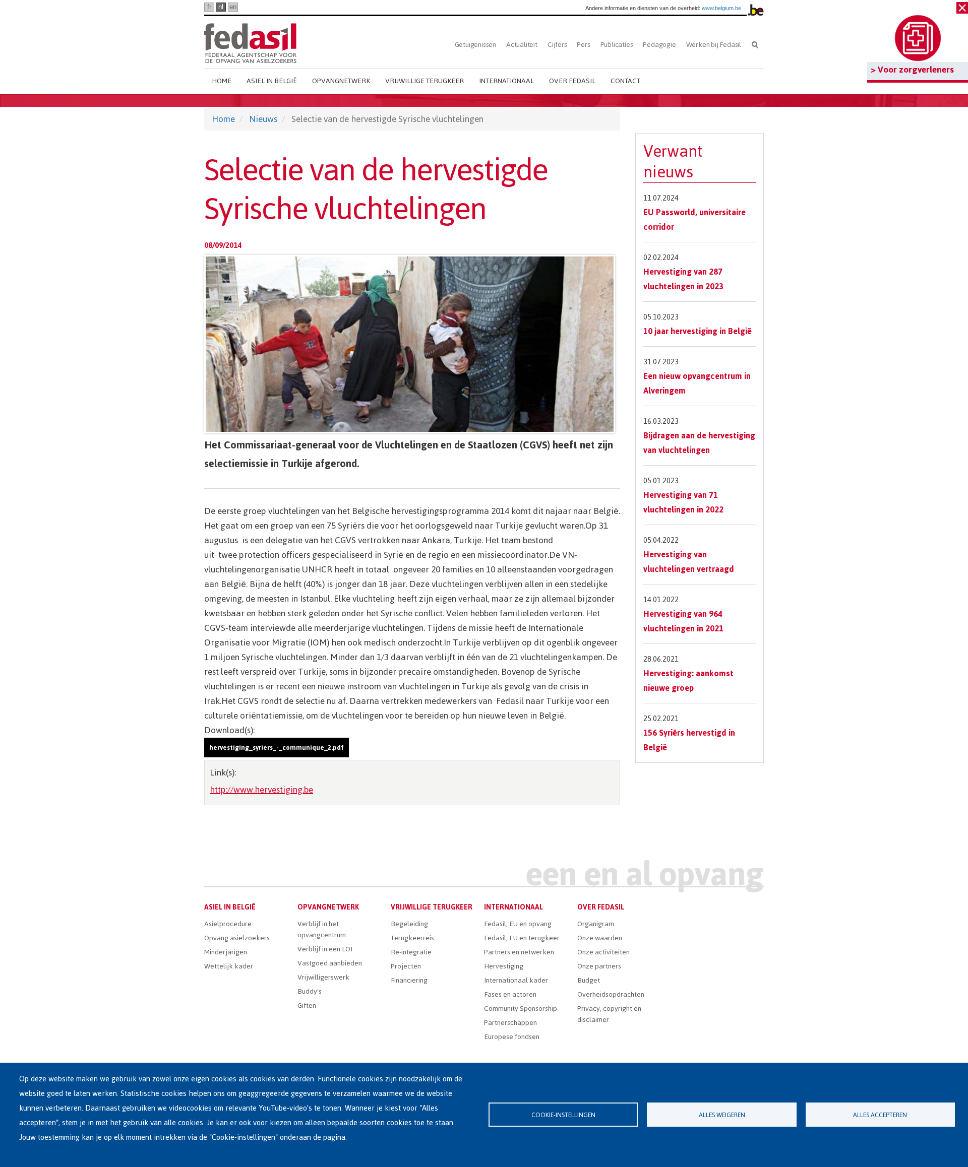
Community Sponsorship (520, 1008)
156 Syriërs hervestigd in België (689, 740)
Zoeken (755, 44)
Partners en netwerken (519, 952)
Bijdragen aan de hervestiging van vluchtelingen (699, 442)
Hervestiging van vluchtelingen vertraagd (688, 561)
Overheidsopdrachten (610, 994)
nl (220, 7)
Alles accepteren (880, 1115)
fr (209, 7)
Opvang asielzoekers (237, 938)
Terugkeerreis (412, 938)
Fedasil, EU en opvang (518, 924)
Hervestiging (503, 966)
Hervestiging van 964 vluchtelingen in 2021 (683, 621)
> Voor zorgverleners (912, 69)
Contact (625, 81)
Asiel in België (272, 81)
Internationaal (506, 81)
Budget (588, 980)
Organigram (595, 924)
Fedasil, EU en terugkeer (522, 938)
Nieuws (263, 118)
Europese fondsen (511, 1037)
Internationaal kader (516, 980)
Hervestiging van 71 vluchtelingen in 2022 (683, 502)
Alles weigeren (722, 1115)
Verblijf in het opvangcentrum (321, 929)
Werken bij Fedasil (713, 44)
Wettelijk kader (228, 966)
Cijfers (557, 44)
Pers (583, 44)
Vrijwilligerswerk (323, 977)
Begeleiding (409, 924)
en (232, 7)
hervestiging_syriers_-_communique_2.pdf (276, 747)
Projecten (406, 966)
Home (221, 81)
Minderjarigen (225, 952)
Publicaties (616, 44)
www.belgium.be (721, 8)
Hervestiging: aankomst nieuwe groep (688, 680)
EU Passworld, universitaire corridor (694, 219)
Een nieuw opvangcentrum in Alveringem (697, 383)
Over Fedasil (572, 81)
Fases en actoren (510, 994)
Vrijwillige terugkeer (424, 81)
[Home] (250, 41)
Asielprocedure (228, 924)
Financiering (409, 980)
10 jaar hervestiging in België (697, 331)
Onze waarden (599, 938)
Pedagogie (659, 44)
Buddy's (309, 991)
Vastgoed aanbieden (329, 963)
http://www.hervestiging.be (261, 789)
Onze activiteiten (603, 952)
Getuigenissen (475, 44)
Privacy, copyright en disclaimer (609, 1014)
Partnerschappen (510, 1022)
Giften (306, 1005)
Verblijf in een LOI (324, 949)
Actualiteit (521, 44)
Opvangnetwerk (341, 81)
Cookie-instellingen (563, 1115)
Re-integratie (411, 952)
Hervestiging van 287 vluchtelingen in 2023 (683, 279)
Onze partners (599, 966)
